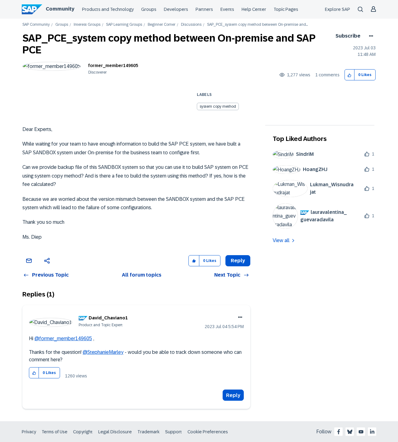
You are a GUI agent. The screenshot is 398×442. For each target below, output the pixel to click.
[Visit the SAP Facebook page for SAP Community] (338, 431)
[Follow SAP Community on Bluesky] (349, 431)
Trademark (148, 431)
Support (173, 431)
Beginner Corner (161, 25)
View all (281, 240)
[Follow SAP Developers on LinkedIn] (372, 431)
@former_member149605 (63, 338)
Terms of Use (54, 431)
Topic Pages (286, 9)
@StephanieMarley (103, 352)
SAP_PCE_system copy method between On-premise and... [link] (257, 25)
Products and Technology (108, 9)
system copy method (218, 106)
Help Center (254, 9)
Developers (176, 9)
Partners (204, 9)
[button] (349, 75)
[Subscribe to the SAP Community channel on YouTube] (361, 431)
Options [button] (370, 36)
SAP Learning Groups (124, 25)
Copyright (83, 431)
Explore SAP (337, 9)
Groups (148, 9)
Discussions (191, 25)
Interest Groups (87, 25)
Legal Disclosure (115, 431)
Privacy (29, 431)
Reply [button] (238, 260)
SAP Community (36, 25)
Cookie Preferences (207, 431)
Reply (233, 395)
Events (227, 9)
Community (60, 8)
